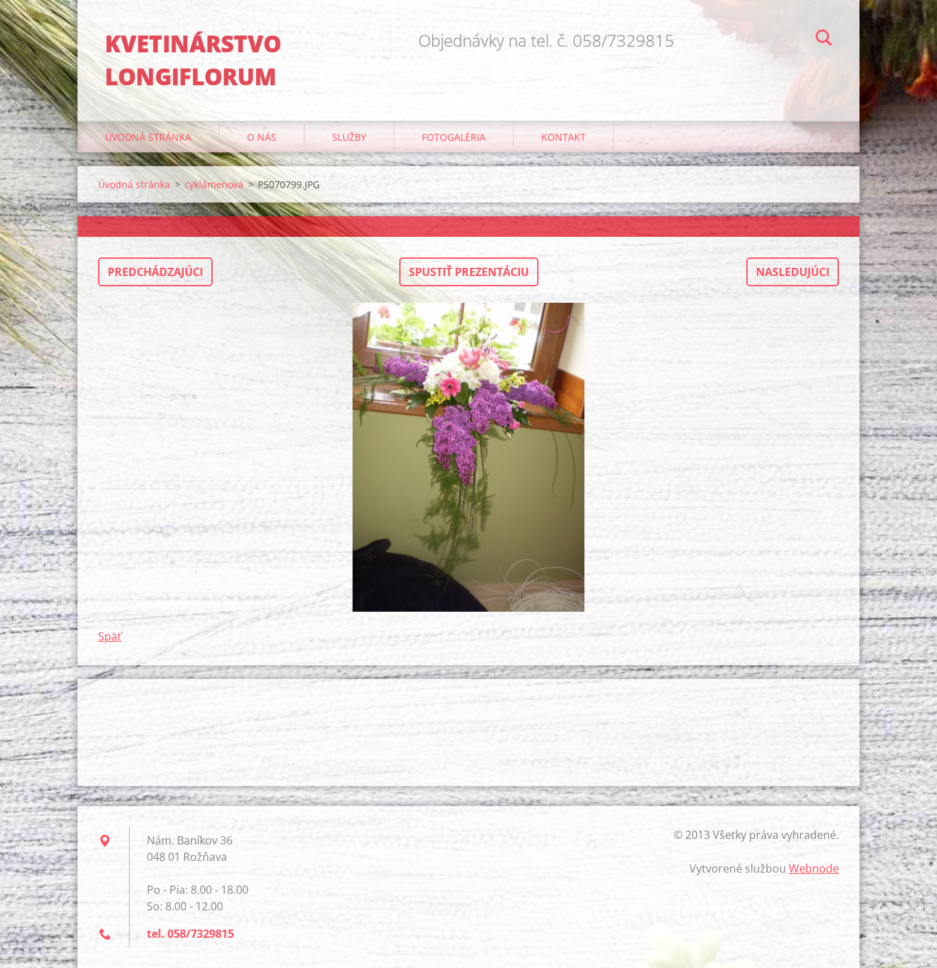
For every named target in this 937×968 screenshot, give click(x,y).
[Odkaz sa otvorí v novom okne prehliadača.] (468, 457)
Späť (109, 636)
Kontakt (563, 136)
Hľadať (824, 39)
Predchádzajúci (155, 271)
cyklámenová (214, 184)
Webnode (814, 868)
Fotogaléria (454, 136)
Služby (349, 136)
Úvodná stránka (148, 136)
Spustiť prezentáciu (469, 271)
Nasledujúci (792, 271)
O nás (261, 136)
